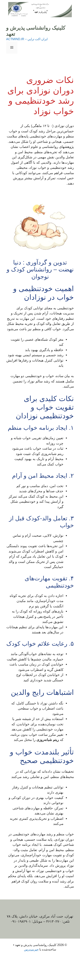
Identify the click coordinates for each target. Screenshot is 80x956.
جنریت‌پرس (31, 949)
